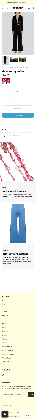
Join (31, 394)
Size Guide (5, 343)
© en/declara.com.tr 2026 (10, 413)
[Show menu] (3, 7)
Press (4, 327)
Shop (3, 304)
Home (3, 67)
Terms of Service (8, 354)
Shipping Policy (7, 350)
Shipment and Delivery (10, 136)
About (4, 129)
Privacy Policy (7, 358)
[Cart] (33, 8)
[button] (29, 415)
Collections (6, 308)
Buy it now (18, 115)
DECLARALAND (11, 67)
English (6, 405)
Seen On (5, 331)
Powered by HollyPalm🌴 (10, 416)
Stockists (5, 339)
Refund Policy (7, 346)
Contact (4, 312)
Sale (3, 300)
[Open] (5, 414)
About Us (5, 315)
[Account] (29, 8)
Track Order (6, 362)
